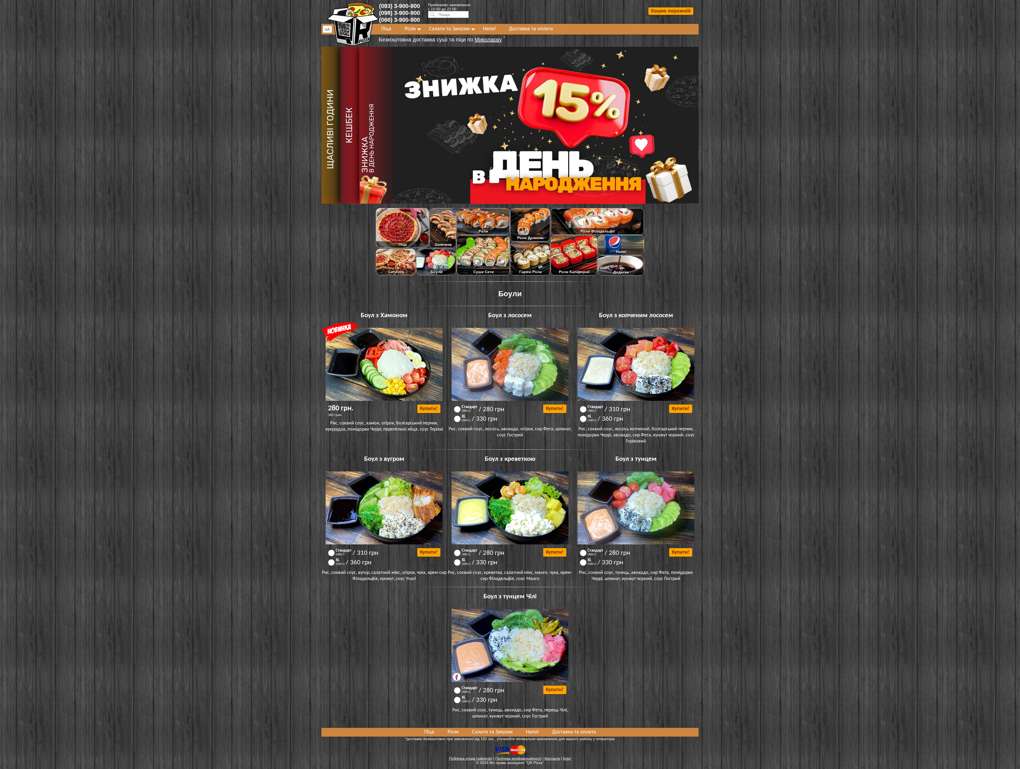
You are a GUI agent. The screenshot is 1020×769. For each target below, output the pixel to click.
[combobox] (327, 29)
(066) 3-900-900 (399, 19)
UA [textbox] (327, 29)
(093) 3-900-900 (399, 6)
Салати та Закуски (449, 29)
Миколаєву (488, 39)
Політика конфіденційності (518, 758)
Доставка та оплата (531, 29)
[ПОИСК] (432, 14)
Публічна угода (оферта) (470, 758)
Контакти (552, 758)
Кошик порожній (671, 11)
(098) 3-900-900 (399, 13)
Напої (489, 29)
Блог (567, 758)
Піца (386, 29)
